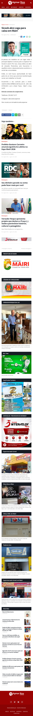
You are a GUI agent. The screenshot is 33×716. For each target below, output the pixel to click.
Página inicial (5, 24)
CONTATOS (28, 7)
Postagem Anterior (7, 248)
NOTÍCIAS (12, 711)
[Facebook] (21, 37)
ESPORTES (19, 711)
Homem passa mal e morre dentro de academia (12, 682)
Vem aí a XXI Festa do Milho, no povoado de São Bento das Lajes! (11, 636)
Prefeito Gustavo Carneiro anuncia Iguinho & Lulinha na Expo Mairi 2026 (15, 146)
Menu (2, 3)
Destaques (12, 24)
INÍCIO (3, 7)
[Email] (27, 37)
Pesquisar (31, 3)
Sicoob (10, 110)
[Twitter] (24, 37)
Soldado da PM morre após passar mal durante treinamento (12, 667)
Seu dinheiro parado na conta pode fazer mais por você (15, 184)
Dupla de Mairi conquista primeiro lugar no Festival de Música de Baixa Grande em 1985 (12, 629)
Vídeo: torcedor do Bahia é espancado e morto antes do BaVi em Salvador (12, 674)
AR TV (7, 7)
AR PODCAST (14, 7)
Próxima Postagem (26, 248)
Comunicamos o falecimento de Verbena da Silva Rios (11, 620)
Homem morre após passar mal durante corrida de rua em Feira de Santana (12, 644)
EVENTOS (21, 7)
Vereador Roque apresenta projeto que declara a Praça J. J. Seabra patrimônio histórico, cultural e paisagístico (15, 222)
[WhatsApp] (30, 37)
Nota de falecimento (8, 612)
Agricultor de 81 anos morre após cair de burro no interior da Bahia (12, 651)
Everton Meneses (21, 708)
